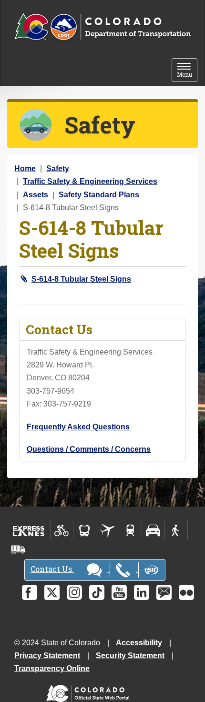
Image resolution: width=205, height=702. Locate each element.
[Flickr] (186, 592)
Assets (35, 195)
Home (25, 168)
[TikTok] (96, 592)
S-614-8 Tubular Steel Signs (81, 279)
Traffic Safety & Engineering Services (90, 181)
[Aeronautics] (107, 530)
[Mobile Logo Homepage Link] (102, 27)
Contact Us (52, 569)
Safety (57, 168)
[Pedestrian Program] (176, 530)
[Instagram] (74, 592)
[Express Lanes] (29, 530)
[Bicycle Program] (61, 530)
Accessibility (139, 643)
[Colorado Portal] (89, 691)
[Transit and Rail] (84, 530)
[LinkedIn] (141, 592)
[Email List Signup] (164, 592)
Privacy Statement (47, 655)
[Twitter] (52, 592)
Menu (187, 70)
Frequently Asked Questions (78, 427)
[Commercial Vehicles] (18, 549)
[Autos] (153, 530)
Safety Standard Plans (99, 195)
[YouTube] (119, 592)
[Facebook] (29, 592)
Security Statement (130, 655)
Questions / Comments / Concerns (89, 449)
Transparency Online (52, 668)
